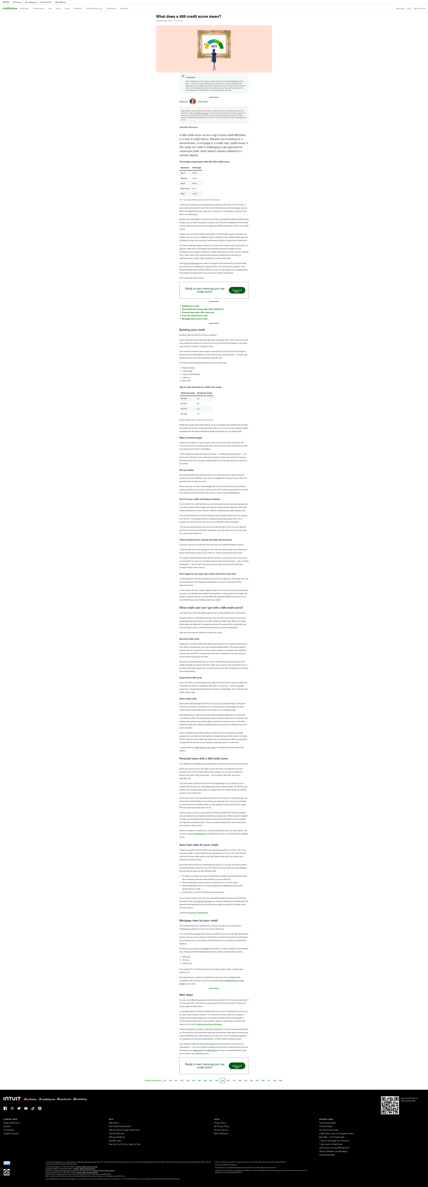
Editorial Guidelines (117, 1137)
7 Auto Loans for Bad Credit (330, 1144)
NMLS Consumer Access (89, 1167)
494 (251, 1080)
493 (245, 1080)
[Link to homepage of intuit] (6, 2)
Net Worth (77, 8)
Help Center (114, 1122)
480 (170, 1080)
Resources (124, 8)
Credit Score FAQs (327, 1154)
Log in (409, 8)
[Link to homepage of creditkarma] (31, 2)
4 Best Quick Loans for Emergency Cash (336, 1133)
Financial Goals (325, 1126)
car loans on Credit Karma (197, 912)
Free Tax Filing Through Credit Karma (124, 1129)
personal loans (200, 833)
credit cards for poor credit (205, 747)
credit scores (198, 1050)
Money (67, 8)
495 (257, 1080)
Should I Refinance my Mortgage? (333, 1151)
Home (58, 8)
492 (239, 1080)
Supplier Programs (11, 1133)
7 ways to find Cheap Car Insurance (334, 1140)
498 (274, 1080)
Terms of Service (221, 1129)
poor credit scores (193, 263)
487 (210, 1080)
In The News (9, 1129)
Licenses (78, 1167)
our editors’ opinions (201, 113)
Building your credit (190, 306)
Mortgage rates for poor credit (194, 318)
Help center (400, 8)
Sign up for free (419, 8)
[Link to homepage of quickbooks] (46, 2)
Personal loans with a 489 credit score (198, 312)
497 (268, 1080)
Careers (7, 1126)
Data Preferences (221, 1133)
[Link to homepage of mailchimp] (60, 2)
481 (176, 1080)
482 (181, 1080)
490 (228, 1080)
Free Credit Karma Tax (94, 8)
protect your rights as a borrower (209, 1024)
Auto (50, 8)
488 (216, 1080)
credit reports (212, 1050)
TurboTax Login (115, 1140)
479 (164, 1080)
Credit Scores (111, 8)
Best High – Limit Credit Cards (332, 1137)
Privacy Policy (220, 1122)
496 (263, 1080)
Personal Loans (38, 8)
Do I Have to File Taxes (329, 1129)
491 (234, 1080)
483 (187, 1080)
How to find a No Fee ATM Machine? (334, 1147)
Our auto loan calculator (202, 901)
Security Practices (116, 1133)
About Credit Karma (12, 1122)
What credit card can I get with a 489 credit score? (203, 309)
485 (199, 1080)
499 (280, 1080)
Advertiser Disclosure (188, 127)
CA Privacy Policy (221, 1126)
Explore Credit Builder (237, 291)
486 (205, 1080)
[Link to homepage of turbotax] (17, 2)
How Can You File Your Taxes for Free (124, 1144)
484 (193, 1080)
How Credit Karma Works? (120, 1126)
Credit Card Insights (327, 1122)
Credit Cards (24, 8)
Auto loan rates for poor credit (195, 315)
